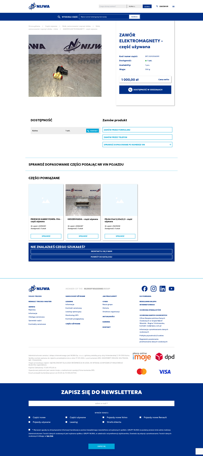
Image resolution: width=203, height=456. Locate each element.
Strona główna (34, 26)
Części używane (51, 26)
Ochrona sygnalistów (150, 310)
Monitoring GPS (72, 315)
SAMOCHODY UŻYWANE (75, 296)
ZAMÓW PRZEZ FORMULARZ (117, 130)
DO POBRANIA (145, 296)
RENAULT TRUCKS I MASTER (40, 301)
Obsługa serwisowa (37, 317)
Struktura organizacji (111, 312)
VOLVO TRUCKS (35, 296)
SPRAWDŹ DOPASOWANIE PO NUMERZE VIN (124, 144)
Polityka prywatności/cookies (152, 335)
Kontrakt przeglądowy (75, 319)
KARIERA (106, 322)
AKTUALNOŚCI (109, 316)
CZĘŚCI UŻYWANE (73, 324)
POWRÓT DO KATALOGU (101, 257)
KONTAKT (94, 131)
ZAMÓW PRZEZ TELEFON (115, 137)
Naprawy (32, 310)
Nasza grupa (107, 304)
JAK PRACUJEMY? (110, 296)
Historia (106, 308)
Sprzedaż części (35, 320)
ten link (50, 436)
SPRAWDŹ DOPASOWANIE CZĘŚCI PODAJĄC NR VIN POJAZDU (76, 164)
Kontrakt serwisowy (74, 308)
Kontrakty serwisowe (37, 324)
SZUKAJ (147, 7)
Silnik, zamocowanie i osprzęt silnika (76, 26)
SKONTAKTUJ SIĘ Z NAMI (101, 251)
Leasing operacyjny (73, 312)
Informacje (33, 313)
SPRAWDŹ (46, 236)
